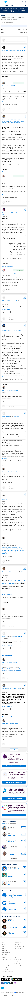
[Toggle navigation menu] (25, 5)
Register (11, 10)
